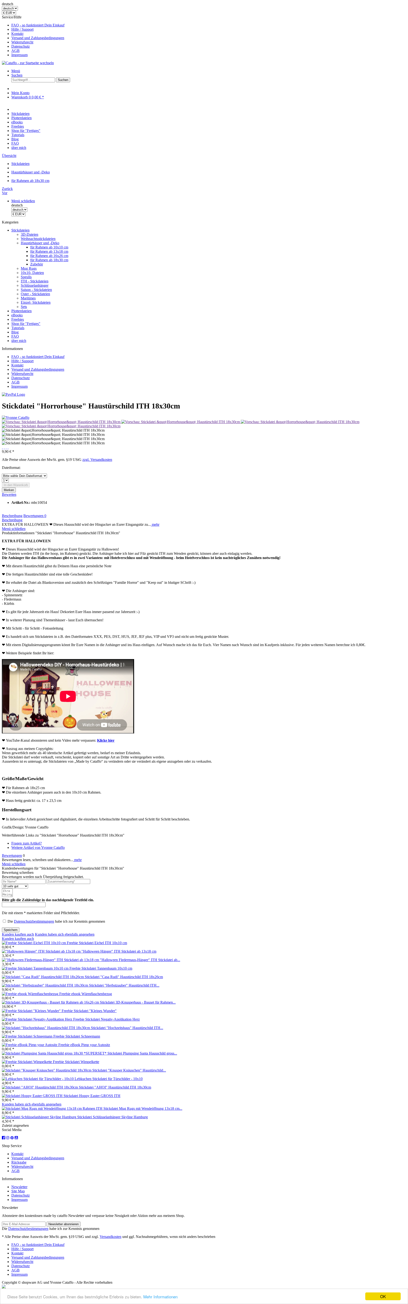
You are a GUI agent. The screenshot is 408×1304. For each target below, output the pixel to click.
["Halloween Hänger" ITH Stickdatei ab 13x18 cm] (41, 951)
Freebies (17, 319)
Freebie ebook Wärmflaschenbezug (85, 994)
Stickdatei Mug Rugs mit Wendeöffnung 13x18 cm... (142, 1108)
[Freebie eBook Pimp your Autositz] (30, 1045)
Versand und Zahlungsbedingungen (37, 38)
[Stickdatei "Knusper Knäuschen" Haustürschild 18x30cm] (47, 1070)
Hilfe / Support (22, 29)
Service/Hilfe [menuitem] (33, 36)
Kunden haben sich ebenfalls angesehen (64, 934)
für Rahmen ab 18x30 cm (49, 260)
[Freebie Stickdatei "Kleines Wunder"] (32, 1011)
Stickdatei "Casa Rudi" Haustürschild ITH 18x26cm (124, 977)
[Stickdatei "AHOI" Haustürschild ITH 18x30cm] (40, 1087)
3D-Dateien (29, 234)
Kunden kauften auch (18, 934)
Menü (15, 71)
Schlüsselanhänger (34, 285)
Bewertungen (34, 516)
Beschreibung (12, 516)
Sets (24, 307)
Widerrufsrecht (22, 42)
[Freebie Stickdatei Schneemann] (27, 1036)
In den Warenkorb (16, 485)
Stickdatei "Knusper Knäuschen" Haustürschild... (129, 1070)
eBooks (17, 315)
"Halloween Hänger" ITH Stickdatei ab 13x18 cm (118, 951)
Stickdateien (20, 230)
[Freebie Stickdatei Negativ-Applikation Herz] (37, 1019)
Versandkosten (110, 1237)
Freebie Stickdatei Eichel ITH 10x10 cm (97, 943)
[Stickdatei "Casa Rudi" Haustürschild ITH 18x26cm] (43, 977)
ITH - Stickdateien (34, 281)
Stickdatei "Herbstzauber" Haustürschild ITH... (124, 985)
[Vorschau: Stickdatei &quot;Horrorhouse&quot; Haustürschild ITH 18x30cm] (61, 422)
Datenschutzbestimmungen (34, 921)
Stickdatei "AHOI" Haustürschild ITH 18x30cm (115, 1087)
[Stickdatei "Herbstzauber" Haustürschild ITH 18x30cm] (45, 985)
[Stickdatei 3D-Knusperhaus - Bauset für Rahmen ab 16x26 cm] (51, 1002)
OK (383, 1296)
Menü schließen (23, 201)
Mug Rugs (29, 268)
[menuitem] (208, 25)
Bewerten (9, 494)
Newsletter (19, 1187)
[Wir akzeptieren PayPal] (13, 394)
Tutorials (17, 328)
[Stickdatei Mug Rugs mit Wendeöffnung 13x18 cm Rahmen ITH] (52, 1108)
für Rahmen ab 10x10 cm (49, 247)
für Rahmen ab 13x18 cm (49, 251)
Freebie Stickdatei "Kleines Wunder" (89, 1011)
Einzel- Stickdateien (36, 302)
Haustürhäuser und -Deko (40, 243)
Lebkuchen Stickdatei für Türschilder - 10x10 (109, 1079)
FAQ (15, 336)
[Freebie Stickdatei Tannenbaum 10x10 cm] (35, 968)
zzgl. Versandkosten (97, 460)
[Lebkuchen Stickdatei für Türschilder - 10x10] (38, 1079)
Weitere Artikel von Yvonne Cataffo (38, 847)
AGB (15, 51)
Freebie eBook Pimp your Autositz (84, 1045)
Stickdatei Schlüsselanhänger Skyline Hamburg (112, 1117)
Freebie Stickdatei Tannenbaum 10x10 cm (100, 968)
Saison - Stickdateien (36, 290)
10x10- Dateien (32, 273)
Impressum (19, 55)
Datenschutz (20, 46)
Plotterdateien (21, 311)
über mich (18, 341)
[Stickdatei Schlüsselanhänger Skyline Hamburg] (39, 1117)
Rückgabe (18, 1162)
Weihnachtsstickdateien (38, 239)
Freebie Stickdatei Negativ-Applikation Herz (106, 1019)
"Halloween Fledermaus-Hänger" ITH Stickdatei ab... (140, 960)
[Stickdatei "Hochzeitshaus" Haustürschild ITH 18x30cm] (46, 1028)
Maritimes (28, 298)
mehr (155, 524)
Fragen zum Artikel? (26, 843)
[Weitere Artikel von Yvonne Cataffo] (15, 418)
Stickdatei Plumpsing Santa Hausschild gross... (142, 1053)
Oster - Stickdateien (35, 294)
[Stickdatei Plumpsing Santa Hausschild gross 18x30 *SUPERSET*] (54, 1053)
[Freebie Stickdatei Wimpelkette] (27, 1062)
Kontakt (17, 34)
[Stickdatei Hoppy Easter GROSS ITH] (33, 1096)
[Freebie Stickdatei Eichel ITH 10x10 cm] (34, 943)
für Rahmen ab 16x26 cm (49, 256)
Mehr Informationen (160, 1297)
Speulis (26, 277)
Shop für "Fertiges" (25, 324)
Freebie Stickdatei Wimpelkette (76, 1062)
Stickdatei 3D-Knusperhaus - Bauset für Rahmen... (138, 1002)
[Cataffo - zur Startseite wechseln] (28, 63)
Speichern (10, 930)
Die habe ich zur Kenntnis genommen (56, 921)
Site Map (18, 1191)
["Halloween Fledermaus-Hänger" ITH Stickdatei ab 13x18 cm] (51, 960)
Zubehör (36, 264)
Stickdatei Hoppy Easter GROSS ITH (92, 1096)
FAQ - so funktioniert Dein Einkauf (37, 25)
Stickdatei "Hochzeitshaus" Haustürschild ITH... (127, 1028)
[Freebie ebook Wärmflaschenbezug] (30, 994)
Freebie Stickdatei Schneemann (76, 1036)
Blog (15, 332)
